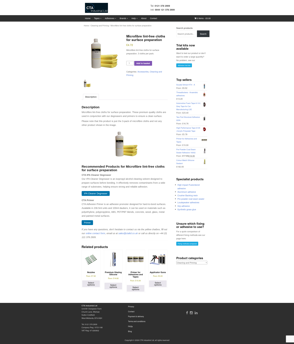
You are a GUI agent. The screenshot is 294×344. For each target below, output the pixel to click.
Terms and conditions (136, 321)
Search (203, 33)
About (143, 18)
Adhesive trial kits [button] (184, 65)
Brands (123, 18)
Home (87, 18)
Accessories (143, 71)
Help (133, 18)
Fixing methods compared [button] (187, 243)
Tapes (97, 18)
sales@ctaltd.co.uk (128, 233)
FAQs (130, 326)
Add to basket (143, 63)
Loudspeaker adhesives (188, 202)
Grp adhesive (183, 205)
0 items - (203, 18)
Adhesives (110, 18)
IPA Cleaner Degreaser (95, 193)
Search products (184, 28)
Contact (153, 18)
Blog (130, 331)
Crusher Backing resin (187, 195)
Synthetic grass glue (186, 209)
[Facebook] (187, 312)
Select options (91, 283)
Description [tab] (91, 96)
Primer (87, 222)
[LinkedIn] (196, 312)
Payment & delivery (136, 316)
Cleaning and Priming (100, 25)
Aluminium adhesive (186, 191)
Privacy (131, 306)
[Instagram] (191, 312)
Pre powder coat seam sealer (190, 198)
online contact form (95, 233)
